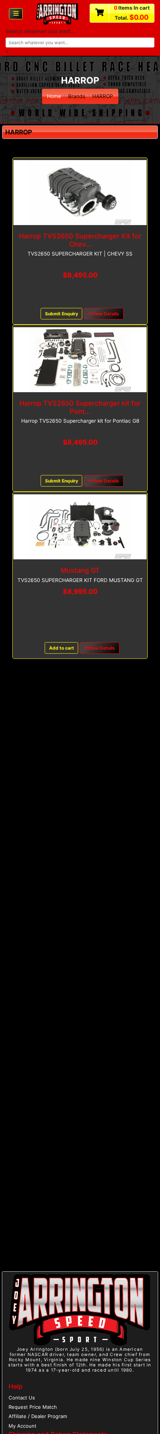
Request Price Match (33, 1407)
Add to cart (61, 648)
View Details (105, 313)
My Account (22, 1426)
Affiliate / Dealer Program (38, 1416)
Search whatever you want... (40, 31)
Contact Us (22, 1398)
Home (54, 96)
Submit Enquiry (61, 313)
